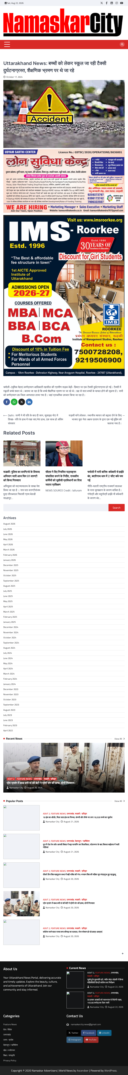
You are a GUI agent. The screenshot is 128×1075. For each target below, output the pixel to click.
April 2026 (8, 544)
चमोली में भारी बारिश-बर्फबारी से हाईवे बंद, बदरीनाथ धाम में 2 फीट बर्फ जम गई (106, 476)
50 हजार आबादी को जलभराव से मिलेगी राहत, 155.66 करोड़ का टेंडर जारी (104, 1001)
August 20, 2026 (34, 787)
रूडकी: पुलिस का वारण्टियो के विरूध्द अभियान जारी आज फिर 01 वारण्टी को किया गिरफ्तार (21, 476)
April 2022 (8, 730)
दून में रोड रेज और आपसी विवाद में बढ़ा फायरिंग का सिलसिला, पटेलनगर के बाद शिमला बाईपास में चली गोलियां (81, 846)
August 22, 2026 (115, 986)
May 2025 (7, 601)
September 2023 (11, 704)
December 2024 (10, 627)
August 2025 (9, 585)
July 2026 (7, 529)
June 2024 (8, 658)
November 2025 (10, 570)
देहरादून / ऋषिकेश (82, 841)
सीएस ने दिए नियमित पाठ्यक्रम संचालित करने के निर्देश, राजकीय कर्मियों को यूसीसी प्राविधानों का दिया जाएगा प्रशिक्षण (64, 478)
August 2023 (9, 710)
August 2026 (9, 523)
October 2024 (9, 637)
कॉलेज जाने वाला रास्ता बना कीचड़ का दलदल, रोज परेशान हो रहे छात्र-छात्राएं (72, 931)
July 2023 (7, 715)
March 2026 (8, 549)
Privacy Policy (9, 1060)
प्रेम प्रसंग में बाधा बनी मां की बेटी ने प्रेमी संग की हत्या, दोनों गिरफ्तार (40, 783)
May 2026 (7, 539)
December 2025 (10, 565)
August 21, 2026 (71, 821)
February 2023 (10, 725)
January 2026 (9, 560)
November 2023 (10, 694)
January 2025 (9, 622)
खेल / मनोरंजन (9, 1050)
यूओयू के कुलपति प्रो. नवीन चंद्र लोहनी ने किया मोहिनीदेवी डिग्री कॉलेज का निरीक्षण (105, 981)
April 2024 (8, 668)
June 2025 (8, 596)
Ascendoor (82, 1071)
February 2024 (10, 678)
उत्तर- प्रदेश (8, 1039)
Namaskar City (16, 787)
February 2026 (10, 554)
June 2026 (8, 534)
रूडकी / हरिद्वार (50, 778)
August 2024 (9, 647)
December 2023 (10, 689)
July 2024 (7, 653)
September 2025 (11, 580)
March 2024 (8, 673)
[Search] (122, 44)
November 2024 (10, 632)
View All (118, 738)
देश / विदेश (7, 1029)
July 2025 (7, 591)
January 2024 (9, 684)
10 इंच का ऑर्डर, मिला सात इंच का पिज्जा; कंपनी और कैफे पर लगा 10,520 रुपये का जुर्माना (77, 817)
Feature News (24, 778)
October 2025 (9, 575)
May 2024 (7, 663)
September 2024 (11, 642)
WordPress (110, 1071)
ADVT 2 (11, 778)
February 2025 (10, 616)
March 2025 (8, 611)
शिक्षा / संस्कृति (9, 1055)
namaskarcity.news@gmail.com (85, 1024)
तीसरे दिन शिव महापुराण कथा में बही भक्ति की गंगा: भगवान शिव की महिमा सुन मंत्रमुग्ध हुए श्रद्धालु (79, 874)
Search (116, 508)
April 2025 (8, 606)
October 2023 (9, 699)
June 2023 (8, 720)
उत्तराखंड (38, 778)
